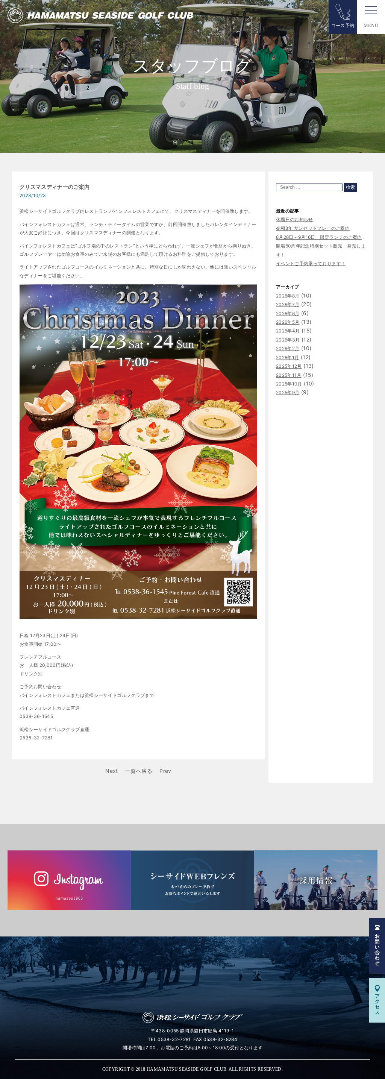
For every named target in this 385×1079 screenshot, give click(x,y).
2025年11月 (289, 375)
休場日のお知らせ (294, 219)
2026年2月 (287, 348)
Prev (165, 771)
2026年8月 (287, 296)
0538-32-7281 (174, 1039)
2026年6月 (287, 313)
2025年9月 (287, 392)
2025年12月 (289, 366)
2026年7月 (287, 304)
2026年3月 (288, 340)
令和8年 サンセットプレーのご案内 (313, 228)
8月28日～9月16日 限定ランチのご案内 (319, 237)
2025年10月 (289, 384)
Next (111, 771)
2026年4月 (288, 331)
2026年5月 (287, 322)
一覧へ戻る (138, 771)
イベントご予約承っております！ (311, 263)
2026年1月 (287, 357)
